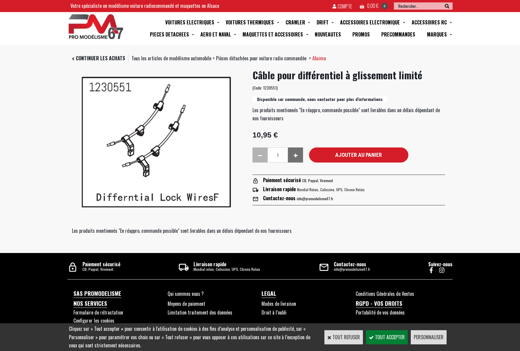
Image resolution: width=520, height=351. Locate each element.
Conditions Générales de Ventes (385, 293)
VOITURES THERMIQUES (250, 22)
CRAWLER (295, 22)
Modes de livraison (279, 303)
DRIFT (323, 22)
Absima (319, 58)
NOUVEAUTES (328, 34)
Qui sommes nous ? (186, 293)
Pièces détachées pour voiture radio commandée (262, 58)
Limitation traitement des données (200, 312)
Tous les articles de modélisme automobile (171, 58)
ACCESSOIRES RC (429, 22)
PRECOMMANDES (398, 34)
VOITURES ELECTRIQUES (189, 22)
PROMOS (361, 34)
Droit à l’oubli (274, 312)
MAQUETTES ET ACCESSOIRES (273, 34)
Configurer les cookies (93, 320)
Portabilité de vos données (380, 312)
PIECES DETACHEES (169, 34)
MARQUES (437, 34)
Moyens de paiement (186, 303)
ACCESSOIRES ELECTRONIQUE (370, 22)
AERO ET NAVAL (215, 34)
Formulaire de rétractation (98, 312)
